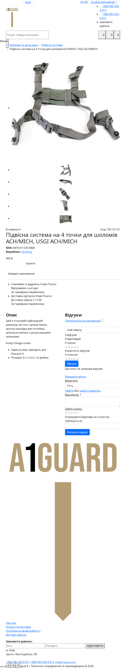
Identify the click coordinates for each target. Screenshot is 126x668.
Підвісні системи (52, 45)
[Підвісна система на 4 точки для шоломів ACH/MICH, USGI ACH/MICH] (65, 108)
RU (86, 2)
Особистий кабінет (103, 2)
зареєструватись (90, 391)
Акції (28, 2)
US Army (26, 252)
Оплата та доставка (18, 627)
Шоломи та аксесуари (24, 45)
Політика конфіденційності (23, 631)
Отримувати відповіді (79, 417)
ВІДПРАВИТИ (95, 646)
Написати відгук (77, 432)
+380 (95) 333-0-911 (42, 662)
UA (82, 2)
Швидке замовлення (21, 273)
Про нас (11, 623)
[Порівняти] (103, 263)
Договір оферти (16, 635)
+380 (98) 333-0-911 (18, 662)
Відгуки (71, 363)
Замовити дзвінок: (106, 24)
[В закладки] (69, 263)
